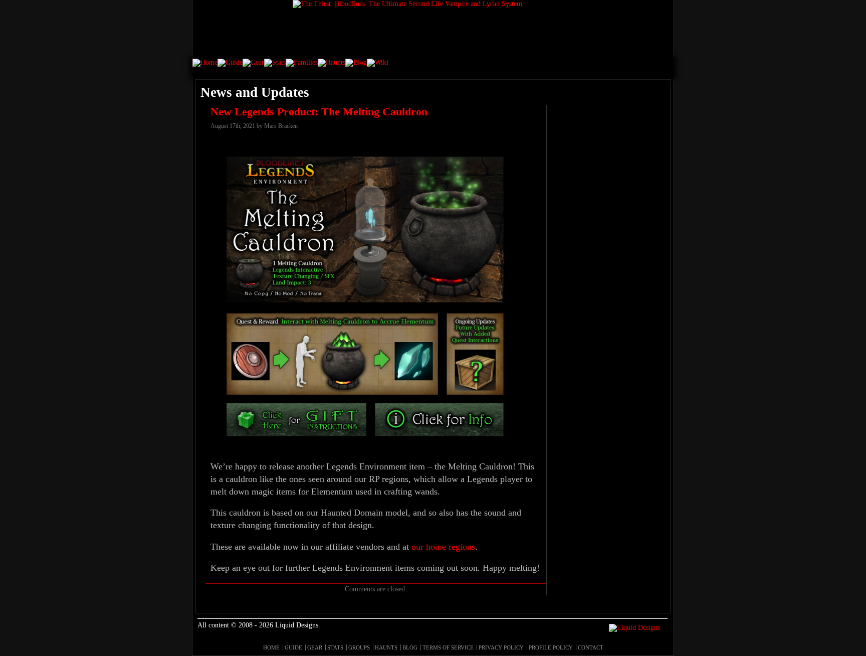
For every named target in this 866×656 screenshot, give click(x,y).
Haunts (386, 647)
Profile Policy (551, 647)
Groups (359, 647)
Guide (293, 647)
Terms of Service (448, 647)
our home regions (443, 547)
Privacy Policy (501, 647)
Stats (335, 647)
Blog (409, 647)
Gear (314, 647)
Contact (590, 647)
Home (271, 647)
